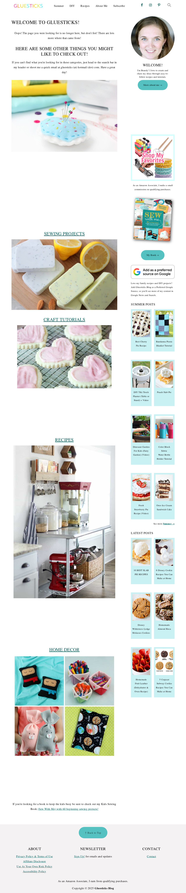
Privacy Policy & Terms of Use (34, 856)
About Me (101, 6)
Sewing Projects (64, 233)
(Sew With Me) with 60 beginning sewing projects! (68, 809)
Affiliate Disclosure (34, 861)
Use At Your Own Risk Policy (34, 866)
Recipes (85, 6)
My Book (151, 255)
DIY (72, 6)
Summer (59, 6)
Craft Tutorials (64, 319)
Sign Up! (79, 856)
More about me (151, 85)
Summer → (169, 523)
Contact (151, 856)
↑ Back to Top (93, 832)
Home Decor (64, 649)
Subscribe (119, 6)
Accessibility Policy (34, 871)
